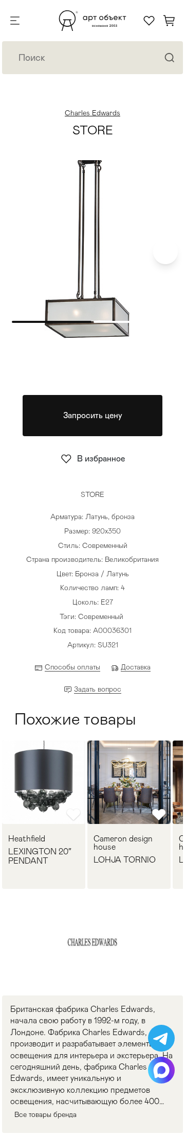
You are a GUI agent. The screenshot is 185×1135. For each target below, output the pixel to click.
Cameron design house (123, 843)
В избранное (101, 458)
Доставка (136, 667)
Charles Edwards (92, 112)
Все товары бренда (45, 1114)
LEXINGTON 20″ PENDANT (39, 856)
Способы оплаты (72, 667)
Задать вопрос (97, 689)
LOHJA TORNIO (125, 860)
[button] (165, 251)
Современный (100, 616)
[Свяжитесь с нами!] (161, 1038)
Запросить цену (92, 415)
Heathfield (26, 839)
